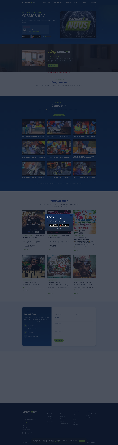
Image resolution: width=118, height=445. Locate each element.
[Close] (71, 215)
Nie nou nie (59, 228)
